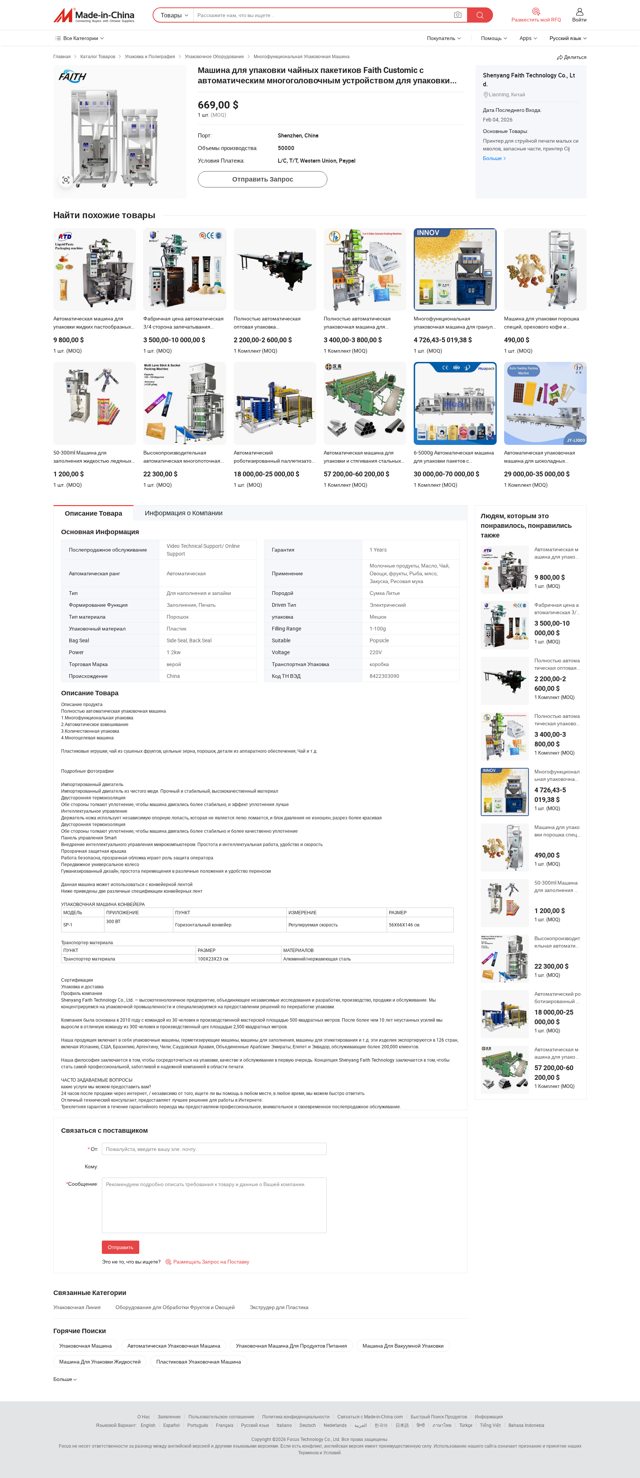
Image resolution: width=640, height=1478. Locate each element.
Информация (489, 1416)
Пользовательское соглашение (221, 1416)
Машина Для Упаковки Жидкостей (100, 1361)
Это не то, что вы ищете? (131, 1261)
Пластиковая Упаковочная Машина (198, 1361)
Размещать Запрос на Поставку (207, 1261)
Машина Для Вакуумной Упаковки (403, 1345)
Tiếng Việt (490, 1425)
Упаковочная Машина (85, 1345)
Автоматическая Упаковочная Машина (173, 1345)
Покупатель (441, 37)
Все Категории (80, 37)
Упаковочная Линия (77, 1307)
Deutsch (308, 1425)
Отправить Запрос (262, 179)
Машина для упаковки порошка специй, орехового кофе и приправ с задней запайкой (557, 830)
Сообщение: (82, 1183)
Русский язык (255, 1425)
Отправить (120, 1247)
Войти (579, 19)
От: (92, 1148)
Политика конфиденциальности (296, 1416)
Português (197, 1425)
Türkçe (465, 1425)
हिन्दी (421, 1425)
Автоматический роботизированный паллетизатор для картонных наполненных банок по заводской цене (557, 997)
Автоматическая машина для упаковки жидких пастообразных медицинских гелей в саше (557, 553)
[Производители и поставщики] (93, 15)
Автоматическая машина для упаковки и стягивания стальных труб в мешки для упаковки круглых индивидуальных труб (557, 1053)
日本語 (402, 1425)
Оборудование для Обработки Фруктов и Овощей (175, 1307)
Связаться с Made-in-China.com (370, 1416)
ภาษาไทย (442, 1425)
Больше (492, 158)
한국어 (381, 1425)
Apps (525, 37)
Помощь (491, 37)
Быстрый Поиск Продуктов (439, 1416)
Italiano (284, 1425)
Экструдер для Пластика (279, 1307)
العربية (360, 1425)
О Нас (143, 1416)
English (148, 1425)
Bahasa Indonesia (526, 1425)
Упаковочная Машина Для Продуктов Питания (291, 1345)
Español (171, 1425)
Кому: (91, 1166)
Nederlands (335, 1425)
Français (224, 1425)
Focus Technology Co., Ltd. (313, 1439)
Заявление (169, 1416)
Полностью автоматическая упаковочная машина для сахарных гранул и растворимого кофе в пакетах (557, 719)
